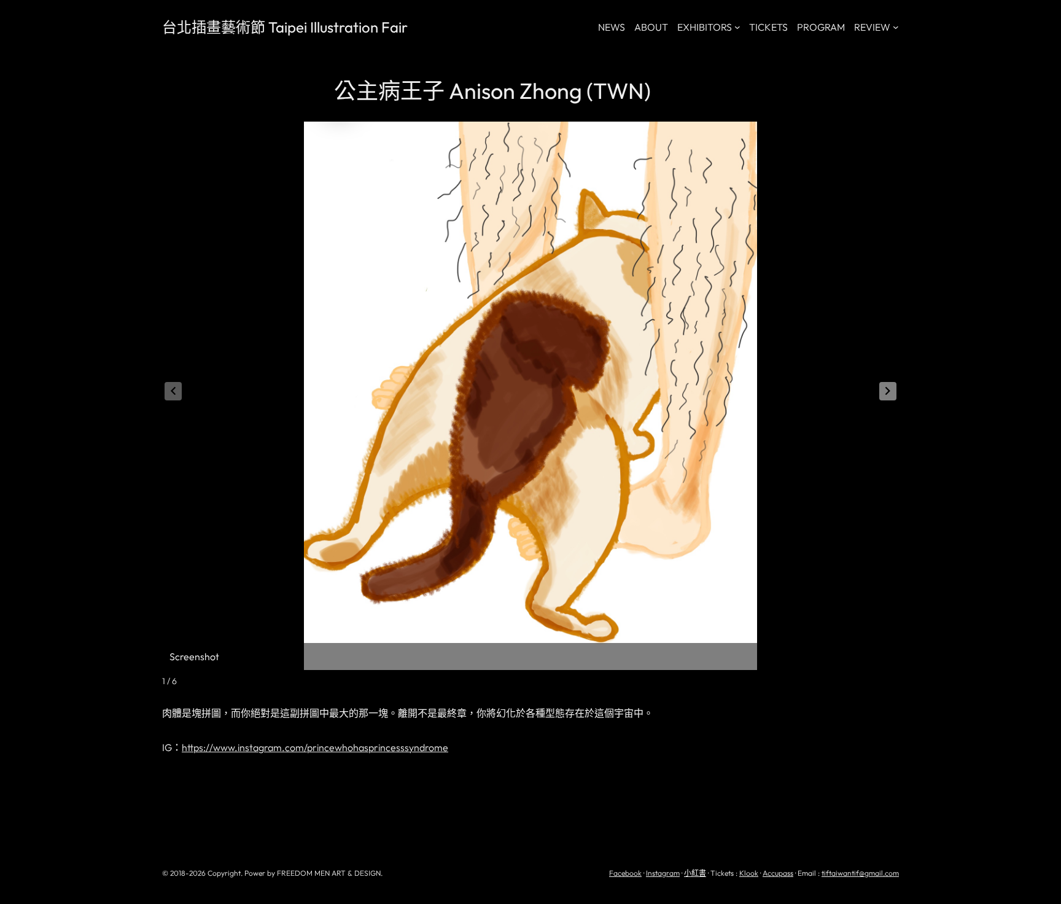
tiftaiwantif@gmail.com (860, 873)
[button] (887, 391)
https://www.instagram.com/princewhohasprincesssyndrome (315, 747)
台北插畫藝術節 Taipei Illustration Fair (285, 27)
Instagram (663, 873)
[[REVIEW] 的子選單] (896, 27)
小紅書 (695, 873)
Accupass (778, 873)
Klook (748, 873)
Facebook (625, 873)
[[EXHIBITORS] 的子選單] (737, 27)
